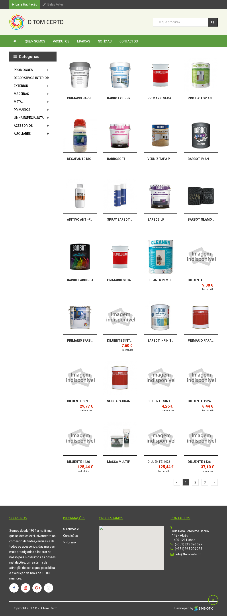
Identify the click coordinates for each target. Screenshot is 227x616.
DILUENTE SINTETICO (123, 340)
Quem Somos (35, 41)
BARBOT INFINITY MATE (165, 340)
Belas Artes (55, 4)
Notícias (105, 41)
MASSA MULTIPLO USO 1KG (127, 462)
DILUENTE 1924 (199, 401)
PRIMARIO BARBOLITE (83, 340)
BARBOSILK (155, 219)
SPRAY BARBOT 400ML (124, 219)
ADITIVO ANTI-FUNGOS (84, 219)
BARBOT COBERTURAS (124, 98)
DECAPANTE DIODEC (82, 159)
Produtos (61, 41)
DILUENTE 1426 (78, 462)
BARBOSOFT (116, 159)
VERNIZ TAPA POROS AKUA (167, 159)
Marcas (83, 41)
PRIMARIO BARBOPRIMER (86, 98)
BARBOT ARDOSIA (80, 280)
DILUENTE (195, 280)
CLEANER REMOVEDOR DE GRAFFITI (173, 280)
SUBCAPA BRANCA (121, 401)
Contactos (128, 41)
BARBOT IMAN (198, 159)
